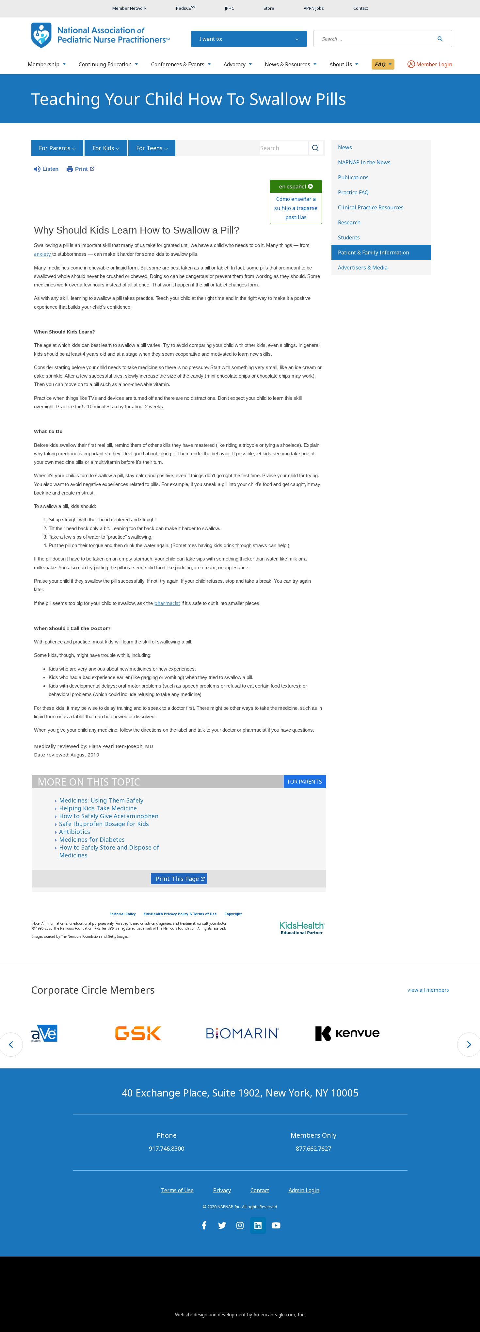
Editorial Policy (122, 914)
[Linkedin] (258, 1225)
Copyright (233, 914)
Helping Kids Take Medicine (98, 808)
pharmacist (167, 603)
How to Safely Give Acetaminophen (108, 816)
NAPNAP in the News (364, 162)
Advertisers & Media (363, 267)
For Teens (149, 148)
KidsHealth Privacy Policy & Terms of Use (180, 914)
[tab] (305, 781)
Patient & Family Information (373, 252)
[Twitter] (222, 1225)
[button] (428, 989)
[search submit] (440, 38)
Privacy (222, 1190)
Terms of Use (177, 1190)
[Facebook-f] (204, 1225)
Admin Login (304, 1190)
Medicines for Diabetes (92, 839)
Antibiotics (74, 832)
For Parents (54, 148)
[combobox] (289, 147)
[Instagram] (240, 1225)
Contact (259, 1190)
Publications (353, 177)
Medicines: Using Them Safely (101, 800)
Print (81, 169)
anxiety (42, 254)
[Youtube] (276, 1225)
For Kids (103, 148)
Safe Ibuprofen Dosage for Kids (104, 824)
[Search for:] (374, 38)
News (345, 147)
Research (349, 222)
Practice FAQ (353, 192)
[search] (374, 38)
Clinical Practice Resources (371, 207)
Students (349, 237)
